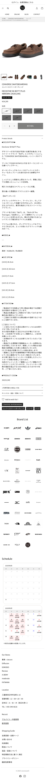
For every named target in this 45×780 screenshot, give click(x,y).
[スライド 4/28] (22, 77)
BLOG (26, 14)
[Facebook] (20, 776)
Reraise (5, 671)
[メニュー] (3, 8)
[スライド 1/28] (4, 77)
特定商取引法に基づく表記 (12, 754)
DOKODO (5, 667)
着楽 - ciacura (7, 659)
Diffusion (5, 663)
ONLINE (17, 14)
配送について (7, 747)
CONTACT (36, 14)
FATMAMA (5, 682)
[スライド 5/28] (29, 77)
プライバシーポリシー (10, 758)
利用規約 (5, 743)
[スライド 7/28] (41, 77)
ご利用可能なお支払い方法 (10, 388)
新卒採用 (5, 723)
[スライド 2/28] (10, 77)
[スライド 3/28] (16, 77)
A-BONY (5, 674)
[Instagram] (24, 776)
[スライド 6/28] (35, 77)
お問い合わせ (7, 739)
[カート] (42, 8)
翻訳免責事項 (7, 762)
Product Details (7, 138)
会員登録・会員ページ (10, 735)
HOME (7, 14)
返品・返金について (9, 751)
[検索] (8, 8)
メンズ (37, 408)
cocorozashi (25, 771)
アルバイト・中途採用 (10, 719)
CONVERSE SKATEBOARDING (15, 85)
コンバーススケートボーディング (13, 408)
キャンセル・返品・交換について (13, 393)
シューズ (30, 408)
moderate (6, 678)
